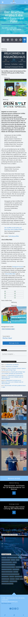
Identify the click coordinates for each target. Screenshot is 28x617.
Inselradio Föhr (14, 530)
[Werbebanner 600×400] (14, 60)
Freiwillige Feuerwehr (8, 564)
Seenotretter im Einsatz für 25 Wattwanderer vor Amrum (14, 487)
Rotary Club (5, 579)
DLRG (17, 560)
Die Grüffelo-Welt (10, 274)
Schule (12, 579)
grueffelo (16, 236)
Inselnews (14, 9)
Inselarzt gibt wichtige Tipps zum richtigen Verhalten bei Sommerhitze (14, 458)
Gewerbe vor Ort (6, 569)
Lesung (16, 571)
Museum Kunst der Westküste (10, 574)
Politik (12, 576)
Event (14, 562)
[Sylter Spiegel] (15, 104)
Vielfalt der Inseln (7, 583)
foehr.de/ (11, 236)
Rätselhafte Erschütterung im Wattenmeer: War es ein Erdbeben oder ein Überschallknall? (12, 377)
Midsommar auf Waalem (12, 364)
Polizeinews (18, 576)
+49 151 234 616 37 (9, 541)
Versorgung (13, 581)
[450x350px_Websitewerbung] (15, 87)
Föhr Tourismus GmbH (8, 329)
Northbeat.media (6, 603)
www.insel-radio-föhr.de (10, 538)
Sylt (21, 579)
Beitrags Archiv (14, 343)
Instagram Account (17, 266)
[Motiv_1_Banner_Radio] (14, 314)
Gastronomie (19, 567)
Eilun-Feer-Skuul (6, 562)
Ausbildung (21, 557)
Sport (17, 579)
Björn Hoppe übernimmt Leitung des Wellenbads (14, 508)
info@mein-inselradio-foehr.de (11, 543)
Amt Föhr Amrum (12, 557)
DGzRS (13, 560)
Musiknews (5, 576)
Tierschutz (5, 581)
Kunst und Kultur (7, 571)
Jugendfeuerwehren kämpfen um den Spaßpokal (14, 433)
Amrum (4, 557)
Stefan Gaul (21, 28)
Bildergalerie (6, 560)
